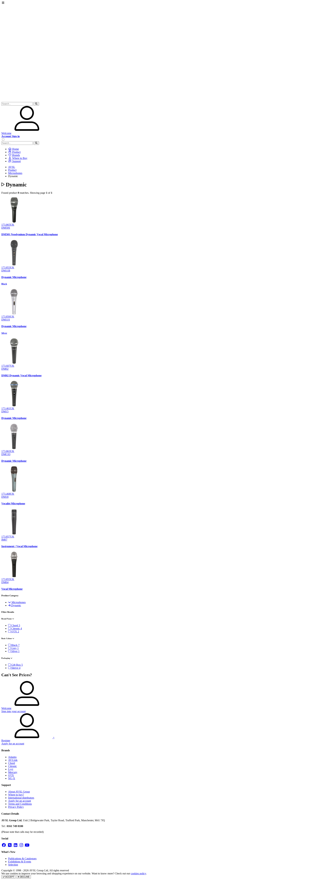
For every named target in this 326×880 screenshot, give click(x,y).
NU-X (11, 778)
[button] (36, 104)
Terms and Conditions (20, 803)
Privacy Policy (16, 806)
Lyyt (10, 769)
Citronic (12, 766)
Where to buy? (16, 794)
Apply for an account (19, 800)
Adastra (12, 757)
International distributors (21, 797)
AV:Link (12, 760)
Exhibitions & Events (19, 861)
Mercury (12, 772)
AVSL (11, 167)
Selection (13, 864)
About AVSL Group (19, 791)
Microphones (15, 173)
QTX (11, 775)
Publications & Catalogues (22, 858)
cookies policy (138, 873)
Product (12, 170)
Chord (11, 763)
